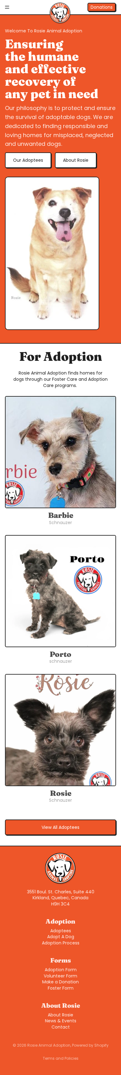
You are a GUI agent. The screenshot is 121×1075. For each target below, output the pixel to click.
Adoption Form (61, 970)
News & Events (60, 1021)
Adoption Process (60, 943)
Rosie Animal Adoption (48, 1045)
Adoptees (60, 931)
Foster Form (61, 988)
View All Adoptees (60, 827)
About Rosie (75, 160)
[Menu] (7, 7)
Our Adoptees (28, 160)
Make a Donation (60, 982)
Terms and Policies (60, 1058)
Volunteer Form (60, 976)
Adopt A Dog (60, 937)
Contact (61, 1027)
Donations (102, 7)
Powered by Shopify (90, 1045)
